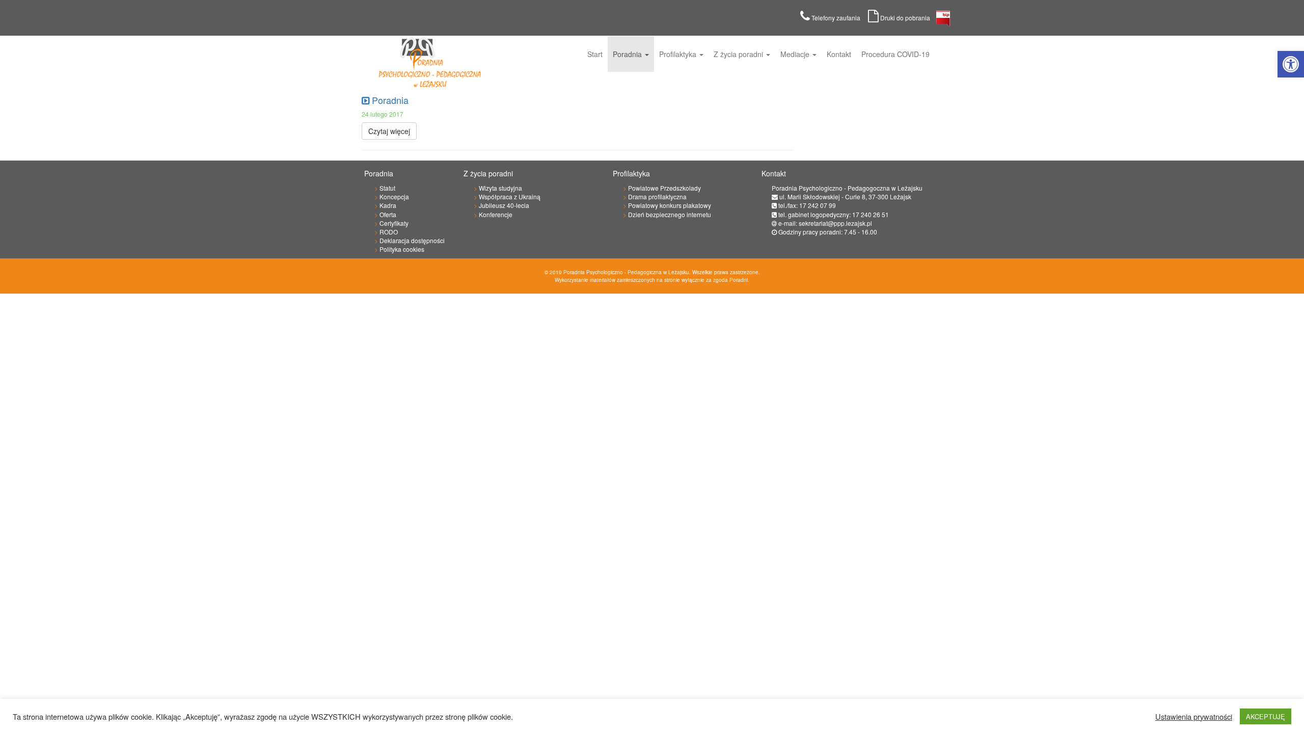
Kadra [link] (387, 205)
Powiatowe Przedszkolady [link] (664, 188)
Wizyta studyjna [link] (500, 188)
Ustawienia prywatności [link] (1193, 716)
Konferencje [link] (495, 214)
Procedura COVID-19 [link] (895, 54)
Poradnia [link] (628, 54)
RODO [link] (388, 231)
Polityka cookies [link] (401, 249)
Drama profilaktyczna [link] (657, 196)
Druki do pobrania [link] (907, 17)
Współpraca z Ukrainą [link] (509, 196)
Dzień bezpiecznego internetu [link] (669, 214)
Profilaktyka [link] (678, 54)
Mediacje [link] (795, 54)
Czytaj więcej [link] (389, 131)
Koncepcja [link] (394, 196)
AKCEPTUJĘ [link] (1265, 716)
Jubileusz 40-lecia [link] (504, 205)
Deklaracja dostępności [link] (412, 240)
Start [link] (595, 54)
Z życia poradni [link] (739, 54)
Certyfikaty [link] (394, 223)
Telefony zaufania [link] (839, 17)
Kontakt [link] (839, 54)
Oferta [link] (387, 214)
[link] (1291, 64)
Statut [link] (387, 188)
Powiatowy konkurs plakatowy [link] (669, 205)
